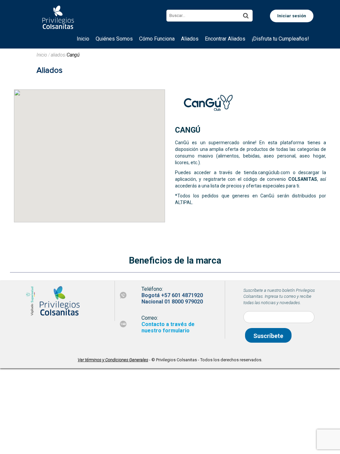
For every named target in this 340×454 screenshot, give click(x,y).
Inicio (42, 54)
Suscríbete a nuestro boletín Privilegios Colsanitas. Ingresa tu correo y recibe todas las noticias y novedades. (279, 296)
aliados (58, 54)
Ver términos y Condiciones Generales (113, 359)
